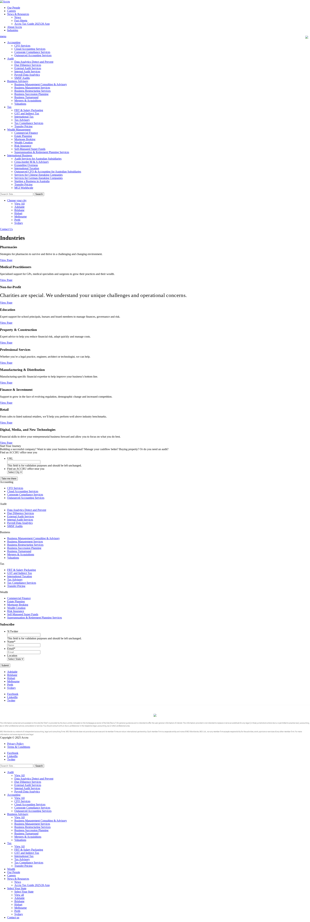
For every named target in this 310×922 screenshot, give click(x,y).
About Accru (14, 27)
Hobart (18, 213)
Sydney (18, 223)
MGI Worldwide (23, 187)
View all (19, 894)
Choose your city (17, 200)
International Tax (24, 116)
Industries (12, 30)
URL (10, 458)
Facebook (12, 693)
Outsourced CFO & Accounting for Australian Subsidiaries (47, 171)
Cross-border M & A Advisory (31, 161)
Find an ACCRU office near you (25, 468)
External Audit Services (27, 68)
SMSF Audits (22, 77)
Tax (9, 107)
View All (19, 203)
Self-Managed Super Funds (29, 148)
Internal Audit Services (27, 71)
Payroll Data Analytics (27, 74)
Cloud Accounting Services (29, 48)
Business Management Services (32, 87)
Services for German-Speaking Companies (38, 178)
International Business (19, 155)
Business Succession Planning (31, 94)
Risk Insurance (22, 145)
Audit (10, 58)
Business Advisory (17, 81)
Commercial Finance (26, 132)
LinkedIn (12, 697)
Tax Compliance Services (28, 123)
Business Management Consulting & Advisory (40, 84)
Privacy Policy (15, 743)
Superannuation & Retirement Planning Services (41, 152)
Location (12, 655)
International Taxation (26, 168)
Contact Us (6, 229)
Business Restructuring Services (32, 90)
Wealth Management (18, 129)
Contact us (13, 917)
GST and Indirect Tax (26, 113)
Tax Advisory (22, 119)
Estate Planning (23, 136)
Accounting (13, 42)
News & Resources (18, 14)
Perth (17, 219)
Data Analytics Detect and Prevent (33, 61)
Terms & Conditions (18, 746)
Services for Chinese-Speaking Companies (38, 174)
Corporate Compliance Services (32, 52)
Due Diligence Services (27, 65)
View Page (6, 260)
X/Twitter (12, 631)
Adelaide (19, 206)
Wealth (11, 869)
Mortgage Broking (24, 139)
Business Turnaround (26, 97)
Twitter (11, 700)
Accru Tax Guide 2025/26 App (32, 23)
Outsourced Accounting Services (32, 55)
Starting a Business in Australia (32, 181)
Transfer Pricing (23, 126)
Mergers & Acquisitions (27, 100)
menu (3, 36)
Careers (11, 10)
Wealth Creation (23, 142)
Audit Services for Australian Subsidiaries (38, 158)
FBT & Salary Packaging (28, 110)
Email (11, 648)
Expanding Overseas (26, 165)
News (17, 17)
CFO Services (22, 45)
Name (11, 641)
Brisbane (19, 210)
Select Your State (16, 888)
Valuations (20, 103)
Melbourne (20, 216)
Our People (13, 7)
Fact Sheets (20, 20)
